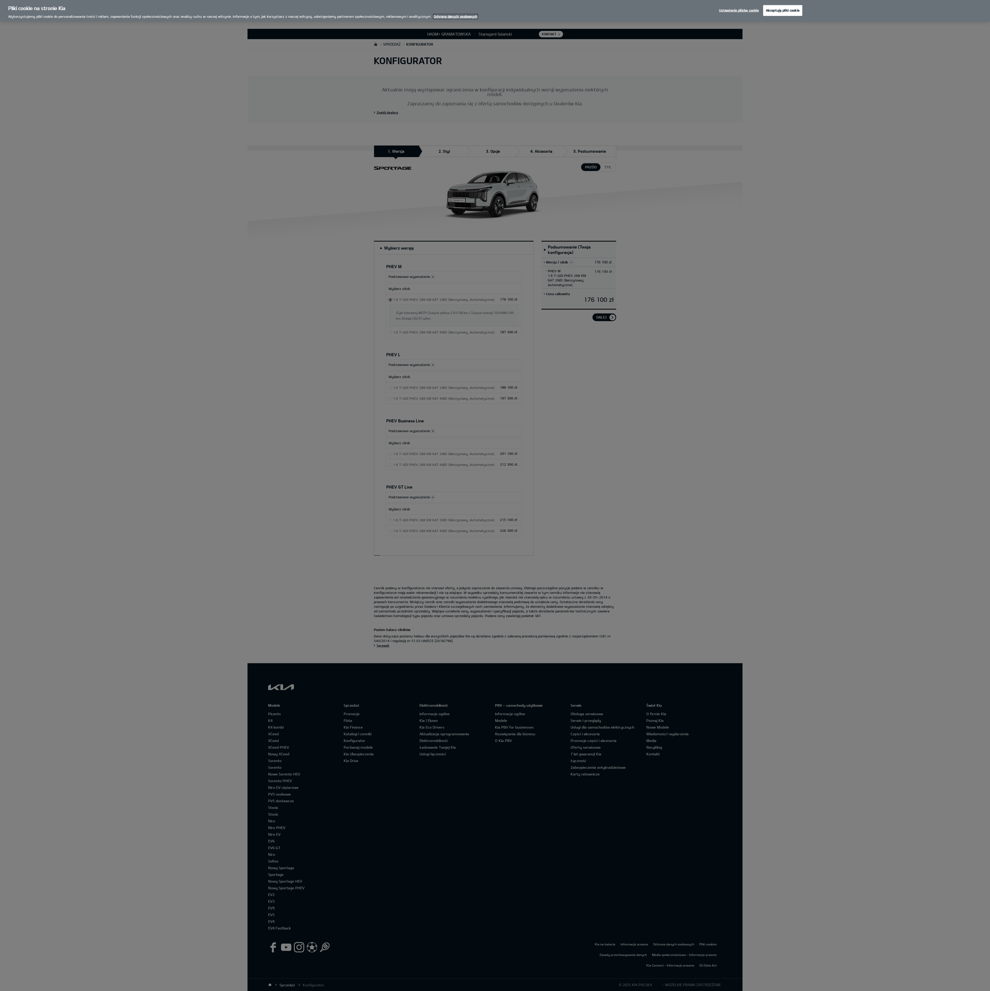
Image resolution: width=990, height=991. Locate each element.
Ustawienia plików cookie (739, 10)
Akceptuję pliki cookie (782, 10)
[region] (495, 11)
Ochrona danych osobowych (455, 16)
